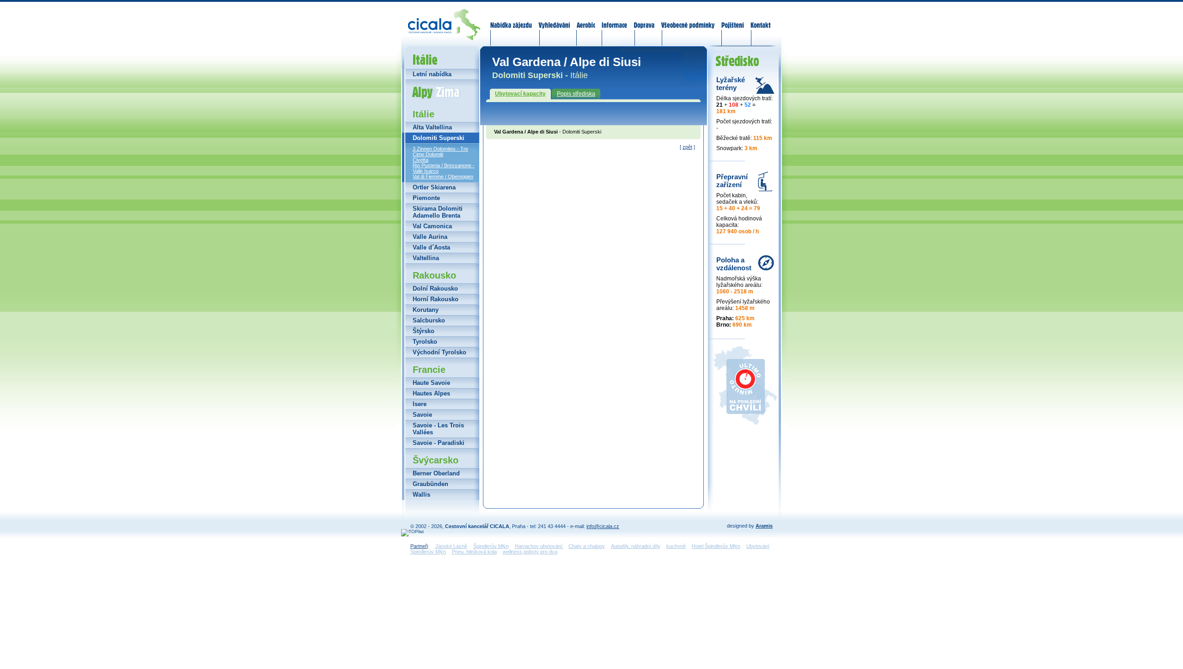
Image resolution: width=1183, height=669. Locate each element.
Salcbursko (429, 320)
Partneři (419, 546)
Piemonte (426, 198)
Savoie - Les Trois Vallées (438, 429)
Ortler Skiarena (434, 187)
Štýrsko (423, 331)
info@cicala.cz (602, 526)
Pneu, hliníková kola (474, 551)
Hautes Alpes (431, 393)
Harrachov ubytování (539, 546)
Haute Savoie (431, 382)
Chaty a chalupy (586, 546)
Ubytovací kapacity (520, 94)
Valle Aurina (430, 236)
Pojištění (733, 19)
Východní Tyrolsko (439, 352)
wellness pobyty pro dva (530, 551)
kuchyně (676, 546)
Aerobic (586, 19)
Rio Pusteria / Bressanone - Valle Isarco (444, 168)
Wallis (421, 494)
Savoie (422, 414)
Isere (420, 404)
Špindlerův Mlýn (491, 546)
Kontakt (760, 19)
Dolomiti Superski (438, 137)
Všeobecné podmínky (687, 19)
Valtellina (426, 258)
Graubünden (430, 483)
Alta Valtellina (432, 127)
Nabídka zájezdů (511, 19)
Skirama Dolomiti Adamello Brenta (438, 212)
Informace (614, 19)
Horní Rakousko (435, 299)
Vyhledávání (554, 19)
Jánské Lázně (451, 546)
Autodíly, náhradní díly (635, 546)
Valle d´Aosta (431, 247)
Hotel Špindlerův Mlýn (716, 546)
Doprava (644, 19)
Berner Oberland (436, 473)
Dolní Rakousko (435, 288)
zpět (687, 147)
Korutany (426, 309)
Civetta (420, 160)
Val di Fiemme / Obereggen (443, 176)
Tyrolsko (425, 341)
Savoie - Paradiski (438, 442)
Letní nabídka (432, 74)
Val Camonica (432, 226)
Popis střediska (576, 94)
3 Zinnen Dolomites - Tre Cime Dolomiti (440, 151)
